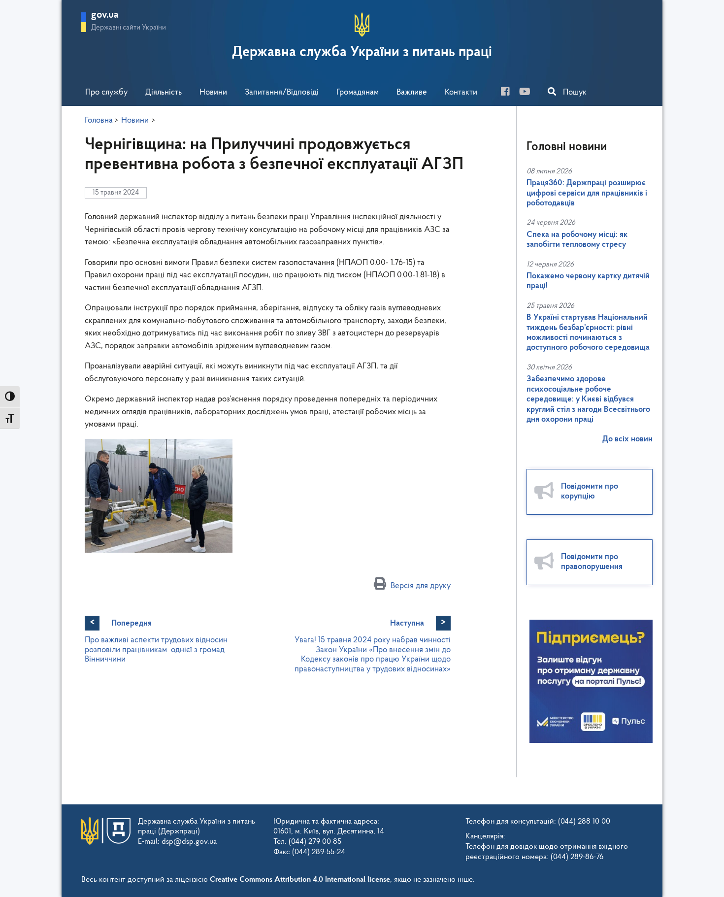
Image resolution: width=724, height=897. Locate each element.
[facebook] (509, 93)
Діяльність (163, 92)
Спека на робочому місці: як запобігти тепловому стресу (577, 240)
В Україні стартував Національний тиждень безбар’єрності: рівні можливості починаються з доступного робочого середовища (588, 332)
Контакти (461, 92)
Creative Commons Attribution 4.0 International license (300, 880)
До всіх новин (627, 439)
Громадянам (357, 92)
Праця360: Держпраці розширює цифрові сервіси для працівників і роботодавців (587, 193)
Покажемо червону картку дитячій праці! (588, 281)
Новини (213, 92)
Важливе (411, 92)
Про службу (106, 92)
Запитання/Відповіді (282, 92)
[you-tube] (528, 93)
